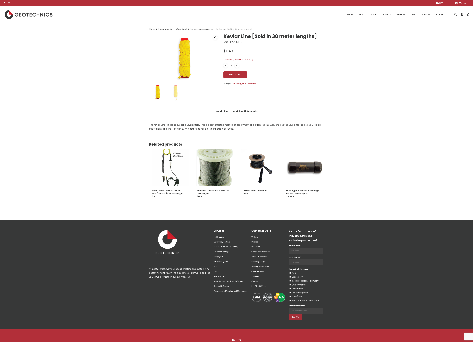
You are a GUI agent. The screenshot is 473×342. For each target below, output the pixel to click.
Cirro (216, 271)
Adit (215, 266)
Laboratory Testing (222, 242)
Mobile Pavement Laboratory (226, 247)
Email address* (297, 305)
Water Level (181, 28)
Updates (254, 237)
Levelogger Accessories (201, 28)
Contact (254, 281)
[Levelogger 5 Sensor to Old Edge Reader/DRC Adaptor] (304, 167)
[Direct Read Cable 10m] (259, 167)
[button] (215, 37)
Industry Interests (298, 269)
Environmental (165, 28)
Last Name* (295, 257)
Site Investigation (221, 261)
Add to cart (235, 74)
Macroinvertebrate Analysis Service (228, 281)
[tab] (221, 111)
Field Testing (219, 237)
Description (221, 111)
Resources (255, 247)
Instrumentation (220, 276)
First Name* (295, 245)
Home (152, 28)
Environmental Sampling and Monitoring (230, 291)
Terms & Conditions (259, 256)
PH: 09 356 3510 (258, 286)
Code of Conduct (258, 271)
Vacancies (255, 276)
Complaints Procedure (260, 251)
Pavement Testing (221, 251)
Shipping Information (260, 266)
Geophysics (218, 256)
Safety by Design (258, 261)
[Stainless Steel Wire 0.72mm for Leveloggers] (215, 167)
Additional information (245, 111)
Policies (254, 242)
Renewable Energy (221, 286)
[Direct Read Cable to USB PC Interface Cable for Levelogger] (170, 167)
